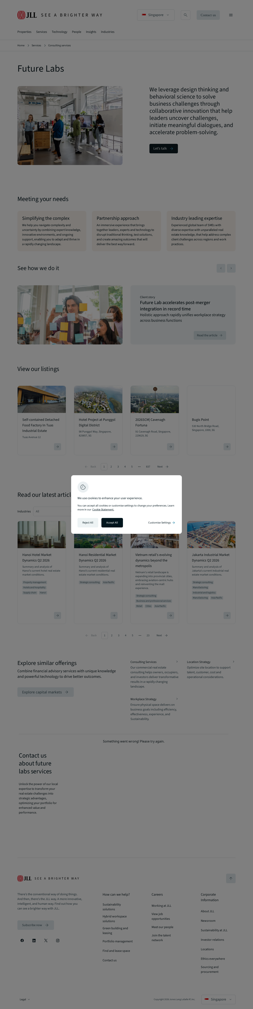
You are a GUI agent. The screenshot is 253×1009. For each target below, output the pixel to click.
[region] (126, 504)
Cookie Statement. (103, 510)
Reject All (87, 523)
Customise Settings (162, 522)
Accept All (112, 523)
